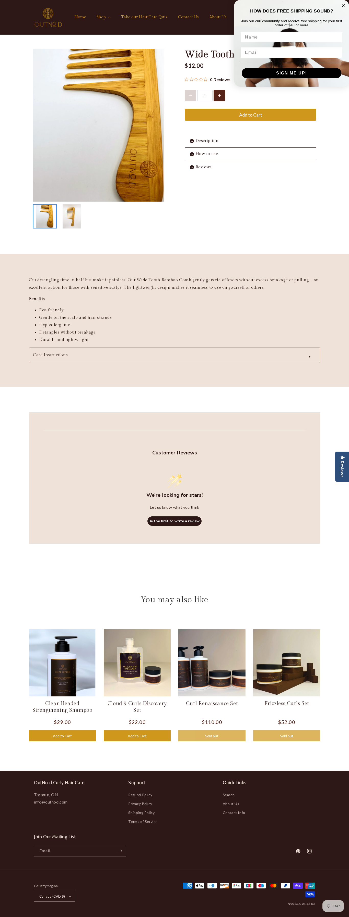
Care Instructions (172, 356)
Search (229, 795)
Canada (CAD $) (52, 896)
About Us (231, 803)
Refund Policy (140, 795)
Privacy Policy (140, 803)
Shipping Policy (141, 812)
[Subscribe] (120, 851)
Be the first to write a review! (174, 521)
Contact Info (234, 812)
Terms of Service (143, 821)
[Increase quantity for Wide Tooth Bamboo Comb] (219, 95)
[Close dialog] (343, 6)
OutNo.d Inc (307, 903)
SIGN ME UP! (291, 73)
